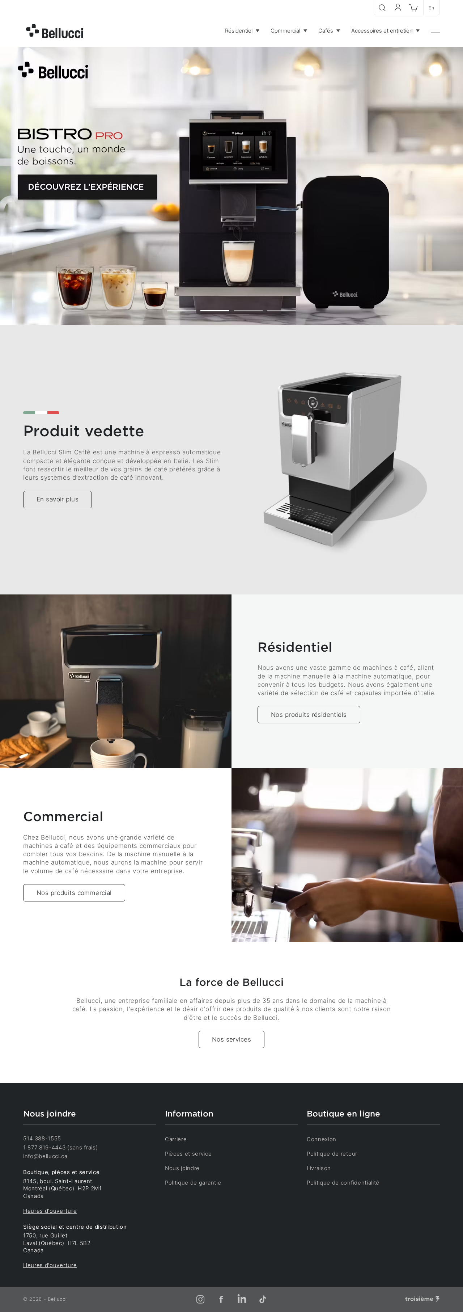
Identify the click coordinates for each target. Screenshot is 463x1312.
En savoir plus (57, 499)
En (431, 7)
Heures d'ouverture (50, 1211)
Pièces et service (188, 1154)
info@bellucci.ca (45, 1156)
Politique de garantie (193, 1182)
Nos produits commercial (74, 892)
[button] (181, 310)
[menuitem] (242, 31)
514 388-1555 (42, 1138)
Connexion (321, 1139)
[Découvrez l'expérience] (231, 186)
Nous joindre (182, 1168)
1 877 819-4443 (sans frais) (60, 1147)
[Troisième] (422, 1299)
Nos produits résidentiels (309, 714)
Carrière (176, 1139)
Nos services (231, 1039)
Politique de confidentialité (343, 1182)
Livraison (319, 1168)
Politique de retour (332, 1154)
